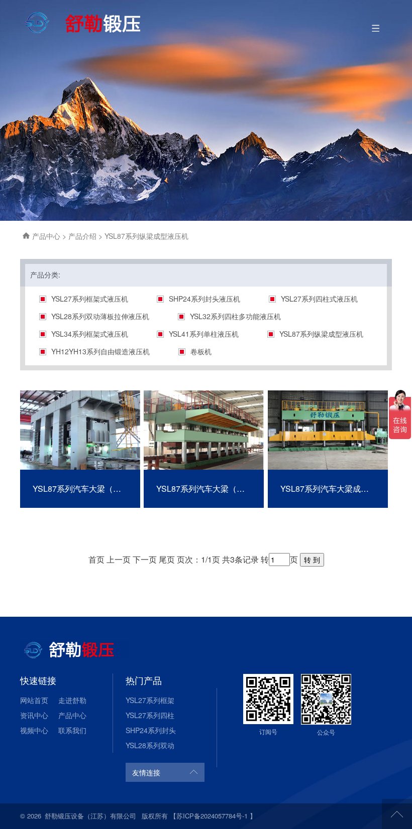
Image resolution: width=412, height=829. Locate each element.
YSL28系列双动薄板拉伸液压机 (100, 316)
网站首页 (34, 700)
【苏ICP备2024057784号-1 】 (213, 815)
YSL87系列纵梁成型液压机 (321, 334)
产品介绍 (83, 236)
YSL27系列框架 (150, 700)
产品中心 (47, 236)
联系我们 (72, 730)
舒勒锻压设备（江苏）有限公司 (90, 815)
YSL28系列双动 (150, 745)
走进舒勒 (72, 700)
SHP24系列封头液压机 (204, 299)
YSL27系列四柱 (150, 715)
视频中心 (34, 730)
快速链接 (38, 679)
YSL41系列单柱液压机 (204, 334)
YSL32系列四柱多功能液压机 (235, 316)
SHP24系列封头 (151, 730)
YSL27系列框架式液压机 (89, 299)
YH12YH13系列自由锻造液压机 (100, 351)
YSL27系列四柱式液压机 (319, 299)
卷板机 (201, 351)
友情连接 (146, 772)
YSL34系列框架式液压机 (89, 334)
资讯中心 (34, 715)
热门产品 (144, 679)
